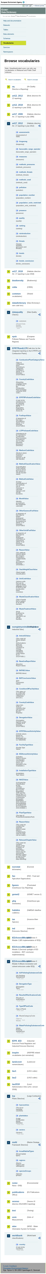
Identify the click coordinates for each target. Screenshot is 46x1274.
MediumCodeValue (23, 450)
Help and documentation (12, 21)
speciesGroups (23, 1171)
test (14, 1210)
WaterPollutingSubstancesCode (23, 1025)
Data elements (8, 34)
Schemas (6, 38)
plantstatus (23, 1116)
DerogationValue (23, 717)
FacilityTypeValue (23, 745)
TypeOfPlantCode (23, 1006)
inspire (15, 1053)
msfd (14, 1142)
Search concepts (32, 79)
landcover (17, 1062)
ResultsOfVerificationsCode (23, 995)
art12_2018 (17, 105)
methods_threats (23, 172)
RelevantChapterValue (23, 840)
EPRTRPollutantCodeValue (23, 397)
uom (14, 1217)
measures (23, 157)
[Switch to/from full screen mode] (31, 6)
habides (16, 910)
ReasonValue (23, 550)
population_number (23, 195)
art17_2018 (17, 271)
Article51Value (23, 636)
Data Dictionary (21, 16)
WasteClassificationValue (23, 597)
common (16, 294)
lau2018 (16, 1084)
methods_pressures (23, 164)
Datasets (6, 25)
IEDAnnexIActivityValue (23, 754)
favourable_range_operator (23, 149)
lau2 (14, 1078)
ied (13, 928)
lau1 (14, 1071)
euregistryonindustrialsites (19, 627)
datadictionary (19, 303)
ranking (22, 226)
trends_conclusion (23, 261)
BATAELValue (23, 670)
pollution (22, 187)
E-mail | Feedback (10, 1266)
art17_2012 (17, 123)
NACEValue (23, 780)
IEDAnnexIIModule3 (19, 947)
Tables (5, 30)
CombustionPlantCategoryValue (23, 360)
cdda (14, 287)
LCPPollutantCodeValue (23, 431)
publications (18, 1192)
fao (13, 876)
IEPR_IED (17, 1041)
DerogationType (23, 984)
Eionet (13, 16)
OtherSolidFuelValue (23, 530)
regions (22, 1160)
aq (13, 86)
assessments (23, 132)
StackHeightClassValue (23, 569)
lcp (13, 1096)
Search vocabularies (14, 79)
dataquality (17, 312)
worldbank (17, 1235)
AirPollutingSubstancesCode (23, 973)
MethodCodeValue (23, 479)
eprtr (14, 336)
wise (14, 1226)
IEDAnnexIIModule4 (19, 961)
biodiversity (18, 280)
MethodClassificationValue (23, 464)
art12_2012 (17, 96)
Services (6, 47)
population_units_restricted (23, 203)
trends (21, 253)
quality (22, 218)
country (22, 1244)
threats (22, 241)
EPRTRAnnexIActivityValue (23, 731)
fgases (15, 885)
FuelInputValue (23, 416)
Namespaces (8, 52)
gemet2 (15, 894)
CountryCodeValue (23, 379)
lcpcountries (23, 1105)
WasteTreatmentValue (23, 609)
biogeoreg (23, 141)
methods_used (23, 180)
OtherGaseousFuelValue (23, 511)
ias (13, 919)
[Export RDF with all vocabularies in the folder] (39, 126)
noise (15, 1183)
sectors (22, 1130)
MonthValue (23, 499)
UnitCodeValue (23, 579)
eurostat (16, 867)
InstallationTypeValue (23, 770)
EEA (13, 2)
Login (26, 5)
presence (22, 210)
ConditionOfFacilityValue (23, 689)
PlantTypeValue (23, 813)
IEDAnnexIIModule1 (19, 938)
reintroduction (23, 233)
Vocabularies (8, 43)
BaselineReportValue (23, 661)
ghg (14, 901)
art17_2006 (17, 114)
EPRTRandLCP (19, 348)
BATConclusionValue (23, 678)
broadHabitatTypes (23, 1151)
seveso (15, 1201)
